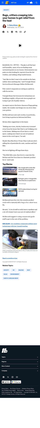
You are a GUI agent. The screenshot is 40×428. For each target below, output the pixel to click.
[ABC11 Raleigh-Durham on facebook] (3, 377)
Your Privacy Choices (15, 388)
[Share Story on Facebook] (3, 31)
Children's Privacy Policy (28, 388)
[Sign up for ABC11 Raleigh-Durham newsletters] (17, 377)
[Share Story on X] (7, 31)
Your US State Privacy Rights (9, 390)
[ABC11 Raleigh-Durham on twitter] (8, 377)
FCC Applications (18, 392)
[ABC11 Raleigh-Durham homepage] (7, 2)
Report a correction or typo (10, 258)
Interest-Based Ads (30, 390)
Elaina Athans (13, 25)
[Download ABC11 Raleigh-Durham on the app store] (6, 382)
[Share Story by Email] (20, 31)
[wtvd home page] (5, 350)
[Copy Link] (24, 31)
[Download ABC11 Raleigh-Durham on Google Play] (16, 382)
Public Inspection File (7, 392)
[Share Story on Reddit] (12, 31)
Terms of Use (20, 390)
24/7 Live (13, 3)
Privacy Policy (5, 388)
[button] (3, 2)
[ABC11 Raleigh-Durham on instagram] (12, 377)
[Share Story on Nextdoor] (16, 31)
